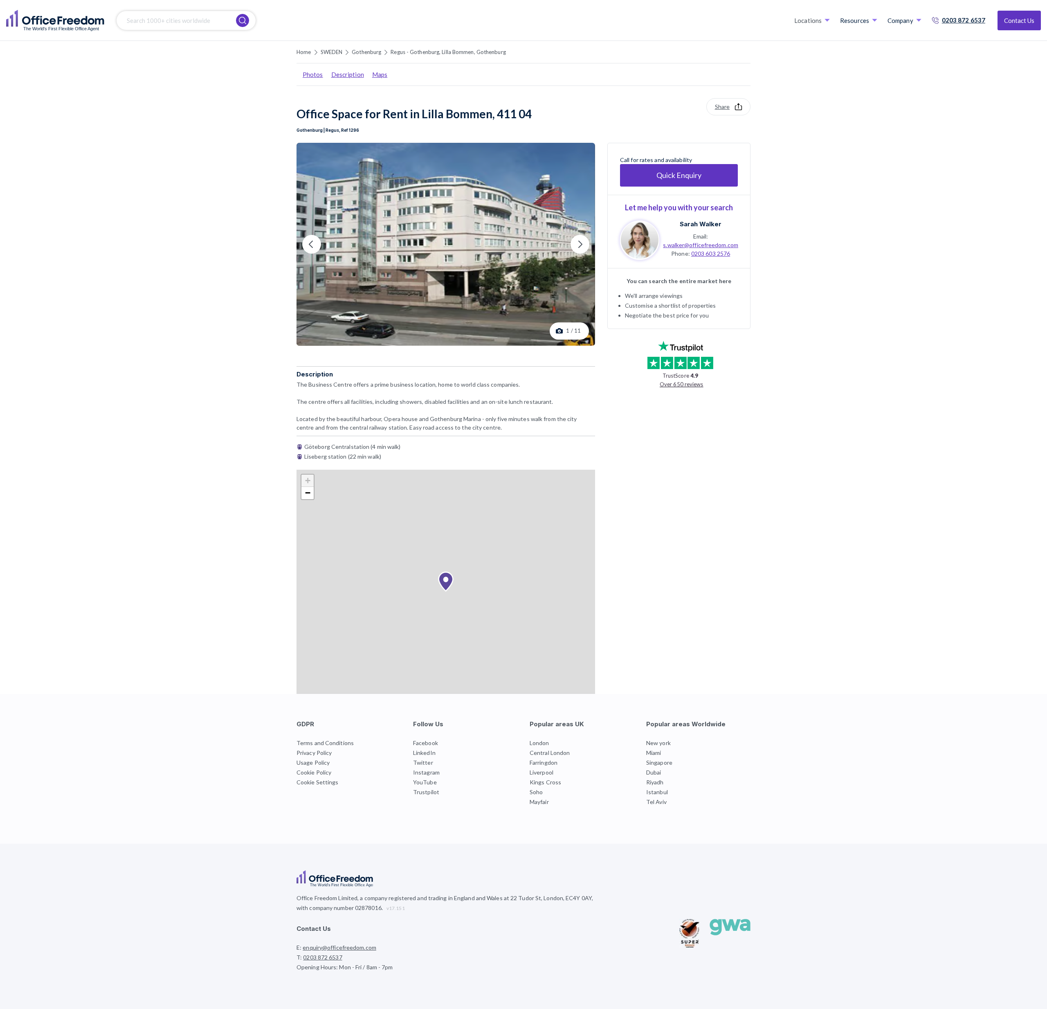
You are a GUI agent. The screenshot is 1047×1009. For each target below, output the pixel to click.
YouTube (425, 782)
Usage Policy (313, 762)
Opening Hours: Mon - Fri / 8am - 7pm (345, 967)
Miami (653, 752)
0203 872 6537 (963, 20)
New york (658, 742)
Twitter (423, 762)
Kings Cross (545, 782)
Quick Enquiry (678, 175)
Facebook (425, 742)
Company (900, 20)
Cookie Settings (318, 782)
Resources (854, 20)
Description (347, 74)
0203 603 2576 (710, 253)
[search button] (242, 20)
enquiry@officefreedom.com (339, 947)
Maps (379, 74)
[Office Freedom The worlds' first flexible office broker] (55, 20)
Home (304, 52)
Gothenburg (366, 52)
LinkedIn (424, 752)
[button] (446, 582)
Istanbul (657, 791)
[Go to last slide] (311, 244)
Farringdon (543, 762)
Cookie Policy (314, 772)
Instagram (426, 772)
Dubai (653, 772)
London (539, 742)
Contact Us (1019, 20)
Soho (536, 791)
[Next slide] (580, 244)
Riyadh (655, 782)
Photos (313, 74)
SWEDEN (332, 52)
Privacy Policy (314, 752)
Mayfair (539, 801)
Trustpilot (426, 791)
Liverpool (541, 772)
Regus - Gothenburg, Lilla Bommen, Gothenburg (448, 52)
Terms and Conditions (325, 742)
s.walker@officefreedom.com (700, 244)
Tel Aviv (656, 801)
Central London (550, 752)
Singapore (659, 762)
